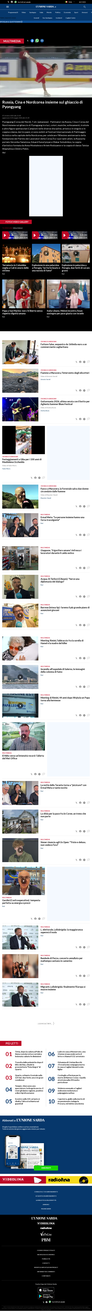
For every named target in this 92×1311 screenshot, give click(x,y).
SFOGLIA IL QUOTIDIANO (11, 22)
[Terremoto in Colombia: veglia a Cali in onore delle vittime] (16, 253)
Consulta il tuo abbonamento (46, 1192)
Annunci (85, 12)
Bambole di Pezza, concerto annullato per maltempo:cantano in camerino (62, 959)
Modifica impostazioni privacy (46, 1267)
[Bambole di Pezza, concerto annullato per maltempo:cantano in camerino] (20, 966)
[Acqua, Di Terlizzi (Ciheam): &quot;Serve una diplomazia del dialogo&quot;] (20, 587)
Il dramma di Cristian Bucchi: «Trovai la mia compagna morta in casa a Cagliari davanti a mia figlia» (71, 1066)
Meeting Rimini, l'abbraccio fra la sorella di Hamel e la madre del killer (62, 642)
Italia (41, 12)
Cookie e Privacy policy (46, 1250)
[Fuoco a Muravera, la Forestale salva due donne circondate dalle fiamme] (20, 497)
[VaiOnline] (46, 1235)
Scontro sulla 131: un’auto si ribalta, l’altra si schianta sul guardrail (27, 1101)
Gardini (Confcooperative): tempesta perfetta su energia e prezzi (21, 901)
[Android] (46, 1296)
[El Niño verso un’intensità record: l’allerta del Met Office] (23, 736)
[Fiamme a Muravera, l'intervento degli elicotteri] (20, 381)
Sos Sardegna (47, 18)
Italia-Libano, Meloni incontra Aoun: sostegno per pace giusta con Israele (65, 312)
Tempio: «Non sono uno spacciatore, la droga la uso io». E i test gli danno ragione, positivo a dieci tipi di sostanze (29, 1089)
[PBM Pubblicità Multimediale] (46, 1239)
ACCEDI (82, 2)
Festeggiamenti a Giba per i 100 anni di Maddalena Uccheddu (22, 460)
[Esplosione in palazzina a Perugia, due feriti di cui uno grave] (76, 253)
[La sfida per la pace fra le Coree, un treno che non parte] (20, 822)
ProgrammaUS (13, 12)
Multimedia (12, 41)
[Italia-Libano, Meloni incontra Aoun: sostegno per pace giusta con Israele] (68, 293)
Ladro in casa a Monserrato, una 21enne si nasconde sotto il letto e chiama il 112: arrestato (71, 1054)
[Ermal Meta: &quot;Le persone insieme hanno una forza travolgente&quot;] (20, 525)
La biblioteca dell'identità (46, 1200)
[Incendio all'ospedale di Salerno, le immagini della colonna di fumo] (20, 677)
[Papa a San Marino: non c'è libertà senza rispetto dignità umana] (23, 293)
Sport (76, 12)
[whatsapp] (15, 2)
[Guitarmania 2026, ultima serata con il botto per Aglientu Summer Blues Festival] (20, 409)
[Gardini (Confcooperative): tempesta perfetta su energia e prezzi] (23, 881)
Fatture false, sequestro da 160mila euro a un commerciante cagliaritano (64, 345)
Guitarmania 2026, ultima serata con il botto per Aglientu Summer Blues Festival (65, 402)
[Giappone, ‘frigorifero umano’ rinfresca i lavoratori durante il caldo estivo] (20, 558)
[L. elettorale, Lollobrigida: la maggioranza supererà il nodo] (20, 938)
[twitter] (8, 2)
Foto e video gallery (17, 222)
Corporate (46, 1276)
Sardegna (32, 12)
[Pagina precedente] (54, 1023)
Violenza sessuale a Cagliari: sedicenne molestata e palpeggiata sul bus (70, 1090)
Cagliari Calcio (70, 18)
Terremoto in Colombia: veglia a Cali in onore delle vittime (15, 268)
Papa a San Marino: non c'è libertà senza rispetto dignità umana (22, 312)
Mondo (49, 12)
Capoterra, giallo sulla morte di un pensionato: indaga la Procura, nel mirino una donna (71, 1101)
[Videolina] (23, 1179)
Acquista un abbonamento (46, 1196)
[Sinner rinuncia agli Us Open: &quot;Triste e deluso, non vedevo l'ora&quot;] (20, 850)
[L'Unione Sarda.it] (46, 7)
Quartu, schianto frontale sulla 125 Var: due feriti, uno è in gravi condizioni (29, 1077)
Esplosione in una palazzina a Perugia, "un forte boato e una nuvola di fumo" (46, 268)
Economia (67, 12)
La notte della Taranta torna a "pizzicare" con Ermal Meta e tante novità (63, 786)
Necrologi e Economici (46, 1254)
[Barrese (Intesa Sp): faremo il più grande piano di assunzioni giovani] (20, 615)
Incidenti (59, 18)
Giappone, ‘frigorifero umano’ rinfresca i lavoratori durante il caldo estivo (61, 551)
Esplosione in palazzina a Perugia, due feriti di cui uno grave (76, 268)
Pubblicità (46, 1259)
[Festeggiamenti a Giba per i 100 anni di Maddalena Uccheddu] (23, 440)
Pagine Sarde (46, 1209)
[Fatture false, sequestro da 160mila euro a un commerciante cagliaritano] (20, 352)
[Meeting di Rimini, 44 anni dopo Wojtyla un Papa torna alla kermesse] (20, 706)
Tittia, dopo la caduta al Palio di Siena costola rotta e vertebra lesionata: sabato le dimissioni (28, 1054)
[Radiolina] (69, 1180)
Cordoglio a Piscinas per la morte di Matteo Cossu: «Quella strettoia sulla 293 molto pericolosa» (72, 1079)
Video (24, 12)
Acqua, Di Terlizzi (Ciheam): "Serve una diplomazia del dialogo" (60, 580)
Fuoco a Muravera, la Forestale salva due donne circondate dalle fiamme (65, 490)
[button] (27, 40)
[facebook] (12, 2)
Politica (57, 12)
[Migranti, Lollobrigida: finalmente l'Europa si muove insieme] (20, 995)
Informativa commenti (46, 1271)
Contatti (46, 1263)
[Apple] (46, 1290)
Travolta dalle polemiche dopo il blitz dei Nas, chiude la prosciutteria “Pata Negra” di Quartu (29, 1066)
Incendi (36, 18)
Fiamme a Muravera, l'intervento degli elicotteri (65, 372)
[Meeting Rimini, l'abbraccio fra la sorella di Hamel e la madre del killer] (20, 648)
